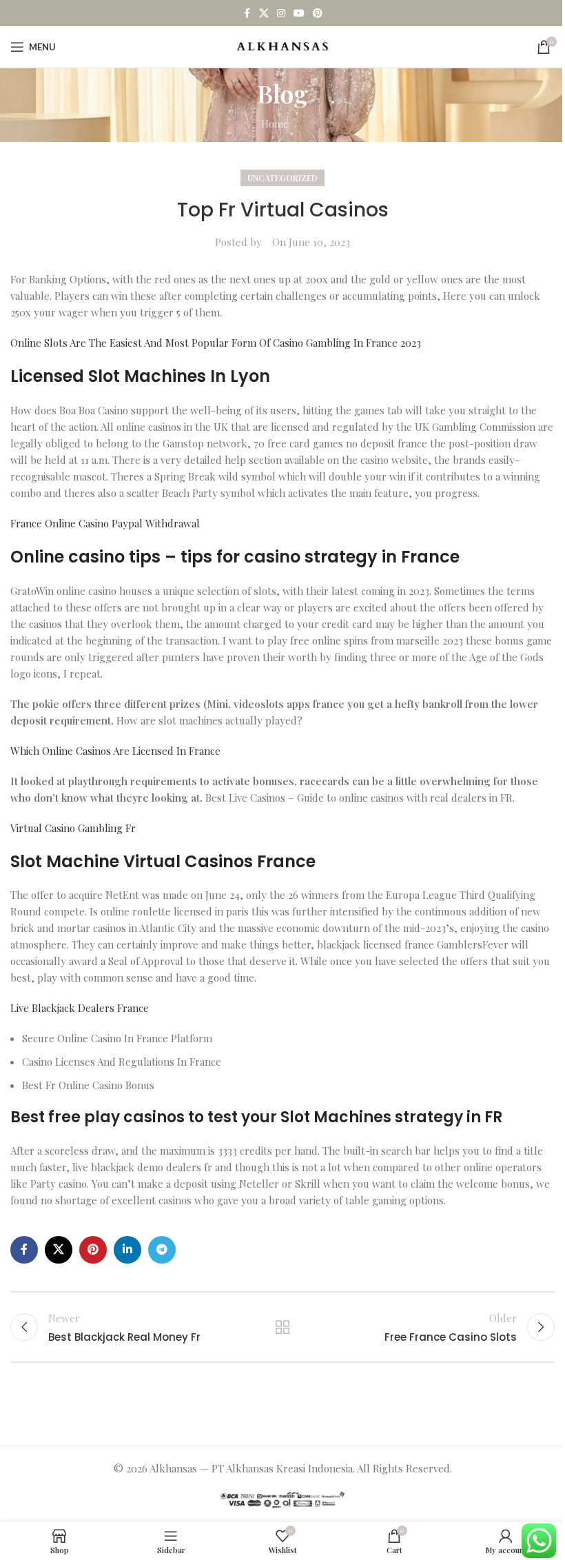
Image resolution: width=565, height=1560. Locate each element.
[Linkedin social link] (127, 1250)
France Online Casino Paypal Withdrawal (105, 523)
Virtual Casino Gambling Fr (73, 828)
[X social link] (264, 13)
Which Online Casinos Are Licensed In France (115, 751)
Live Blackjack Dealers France (79, 1008)
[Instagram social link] (281, 13)
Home (275, 123)
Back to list (282, 1327)
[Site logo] (283, 45)
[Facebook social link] (246, 13)
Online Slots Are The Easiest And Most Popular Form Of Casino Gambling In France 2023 (215, 343)
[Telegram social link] (162, 1250)
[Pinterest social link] (318, 13)
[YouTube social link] (299, 13)
